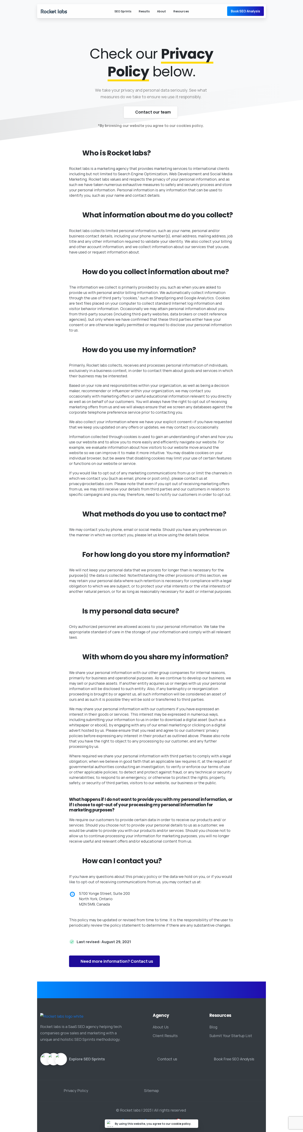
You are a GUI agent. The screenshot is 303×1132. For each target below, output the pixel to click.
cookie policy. (181, 1124)
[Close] (194, 1124)
